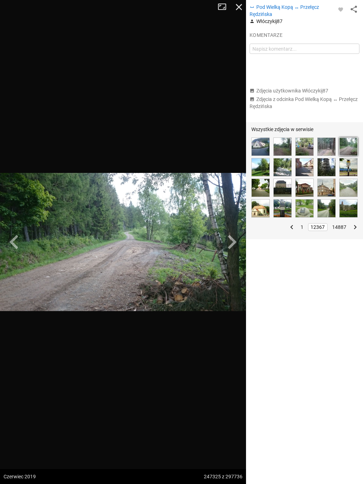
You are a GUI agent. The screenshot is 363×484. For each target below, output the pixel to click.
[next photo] (232, 242)
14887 (339, 227)
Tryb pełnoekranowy (225, 7)
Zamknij (239, 7)
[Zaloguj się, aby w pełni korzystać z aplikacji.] (340, 9)
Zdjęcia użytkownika (292, 91)
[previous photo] (14, 242)
